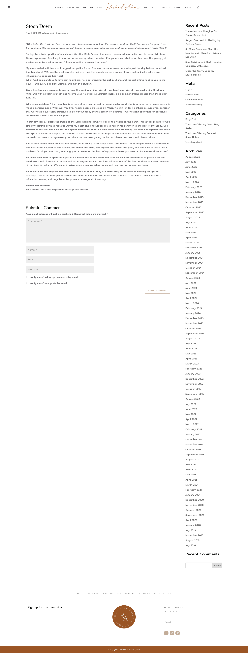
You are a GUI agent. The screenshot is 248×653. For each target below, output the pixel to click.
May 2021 (190, 474)
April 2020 (191, 520)
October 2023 (193, 328)
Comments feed (194, 99)
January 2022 (192, 434)
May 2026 (190, 172)
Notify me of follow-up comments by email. (54, 277)
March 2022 (192, 424)
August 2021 (192, 459)
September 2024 (194, 273)
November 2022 (194, 384)
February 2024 (193, 308)
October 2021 (193, 449)
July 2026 (190, 162)
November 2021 (194, 444)
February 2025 (193, 247)
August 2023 (192, 338)
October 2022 (193, 389)
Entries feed (192, 94)
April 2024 (191, 298)
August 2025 (192, 217)
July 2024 (190, 283)
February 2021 (193, 490)
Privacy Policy (174, 607)
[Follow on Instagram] (172, 633)
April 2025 (191, 237)
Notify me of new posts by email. (48, 283)
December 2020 (194, 500)
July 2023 (190, 343)
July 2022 (190, 404)
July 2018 (190, 545)
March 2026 (192, 182)
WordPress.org (193, 104)
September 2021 (194, 454)
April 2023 (191, 358)
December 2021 (194, 439)
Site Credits (172, 612)
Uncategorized (46, 33)
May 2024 (190, 293)
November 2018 (194, 535)
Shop (177, 7)
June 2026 (191, 167)
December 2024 (194, 258)
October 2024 (193, 268)
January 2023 (192, 374)
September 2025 (194, 212)
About (59, 7)
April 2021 (191, 480)
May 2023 (190, 353)
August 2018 (192, 540)
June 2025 (191, 227)
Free (100, 7)
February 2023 (193, 369)
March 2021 (191, 485)
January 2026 (193, 192)
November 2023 (194, 323)
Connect (164, 7)
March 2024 (192, 303)
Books (189, 7)
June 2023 (191, 348)
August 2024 (192, 278)
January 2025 (192, 253)
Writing (88, 7)
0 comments (62, 33)
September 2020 (195, 515)
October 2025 (193, 207)
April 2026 (191, 177)
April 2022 (191, 419)
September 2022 (194, 394)
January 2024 (193, 313)
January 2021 (192, 495)
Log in (188, 89)
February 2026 (193, 187)
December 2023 (194, 318)
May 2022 (190, 414)
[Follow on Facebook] (166, 633)
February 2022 (193, 429)
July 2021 (190, 464)
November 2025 (194, 202)
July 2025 (190, 222)
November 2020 (194, 505)
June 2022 (191, 409)
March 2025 (192, 242)
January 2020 (193, 525)
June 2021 (190, 469)
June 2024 (191, 288)
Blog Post (190, 119)
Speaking (73, 7)
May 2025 (190, 232)
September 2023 (194, 333)
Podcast (149, 7)
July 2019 (190, 530)
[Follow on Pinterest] (177, 633)
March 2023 (192, 363)
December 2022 (194, 379)
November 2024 (194, 263)
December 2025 (194, 197)
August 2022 (192, 399)
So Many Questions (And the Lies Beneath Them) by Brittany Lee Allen (203, 53)
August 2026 (192, 157)
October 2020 (193, 510)
